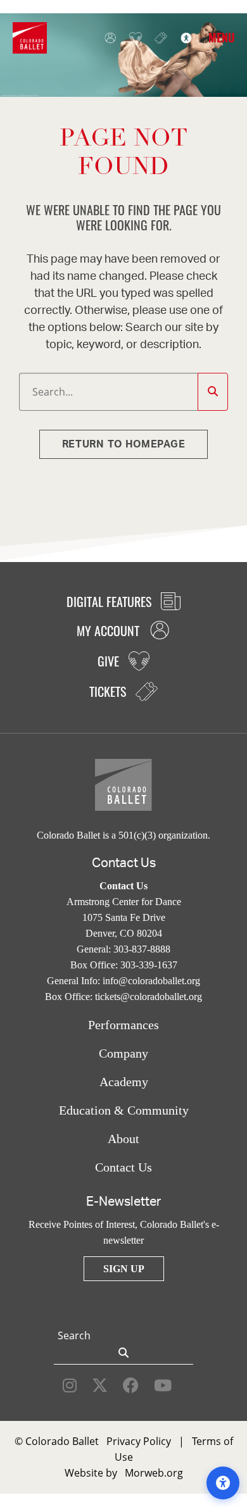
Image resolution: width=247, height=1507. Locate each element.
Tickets (157, 38)
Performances (123, 1025)
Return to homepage (124, 444)
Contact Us (123, 1167)
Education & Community (124, 1110)
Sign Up (123, 1268)
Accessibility (183, 38)
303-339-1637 (148, 965)
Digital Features (110, 601)
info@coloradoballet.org (151, 980)
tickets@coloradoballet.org (148, 996)
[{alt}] (30, 37)
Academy (123, 1082)
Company (123, 1053)
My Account (107, 38)
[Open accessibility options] (222, 1482)
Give (132, 38)
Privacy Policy (138, 1441)
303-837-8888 (141, 949)
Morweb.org (154, 1473)
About (123, 1139)
